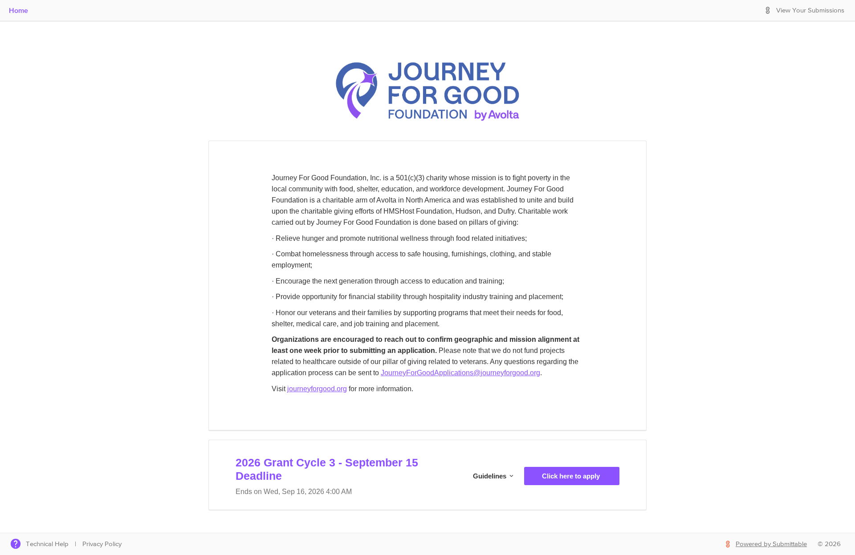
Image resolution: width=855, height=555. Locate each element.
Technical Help (47, 544)
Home (18, 10)
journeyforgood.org (317, 389)
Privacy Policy (102, 544)
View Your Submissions (810, 10)
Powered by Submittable (771, 544)
